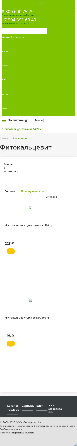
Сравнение (41, 8)
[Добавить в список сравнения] (56, 211)
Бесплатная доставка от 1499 (21, 129)
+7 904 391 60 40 (19, 20)
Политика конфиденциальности (17, 432)
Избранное (63, 8)
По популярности (32, 191)
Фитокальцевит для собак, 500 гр (27, 317)
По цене (9, 191)
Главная (4, 138)
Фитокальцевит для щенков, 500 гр (28, 225)
